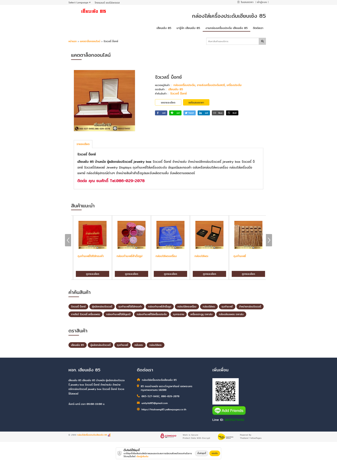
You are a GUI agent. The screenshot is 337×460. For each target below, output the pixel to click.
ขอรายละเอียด (168, 102)
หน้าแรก (72, 41)
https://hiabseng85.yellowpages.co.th (163, 409)
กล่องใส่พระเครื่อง (186, 306)
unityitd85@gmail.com (154, 403)
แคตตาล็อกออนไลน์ (90, 41)
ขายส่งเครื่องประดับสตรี (211, 85)
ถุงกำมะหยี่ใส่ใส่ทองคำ (130, 306)
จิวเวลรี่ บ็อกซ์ (178, 93)
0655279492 (234, 419)
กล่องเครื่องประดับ (184, 85)
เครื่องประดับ (234, 85)
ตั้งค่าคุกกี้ (201, 453)
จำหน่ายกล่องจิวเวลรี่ (250, 306)
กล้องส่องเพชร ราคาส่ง (231, 314)
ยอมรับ (215, 453)
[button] (161, 112)
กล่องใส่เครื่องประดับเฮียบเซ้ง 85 (92, 434)
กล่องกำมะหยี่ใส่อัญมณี (118, 314)
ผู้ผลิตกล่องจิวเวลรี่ (102, 306)
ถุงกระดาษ (178, 314)
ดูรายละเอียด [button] (90, 274)
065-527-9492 (150, 396)
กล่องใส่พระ (209, 306)
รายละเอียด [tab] (83, 144)
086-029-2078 (170, 396)
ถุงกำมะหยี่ (227, 306)
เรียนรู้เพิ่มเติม (142, 456)
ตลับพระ (138, 345)
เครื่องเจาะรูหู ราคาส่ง (201, 314)
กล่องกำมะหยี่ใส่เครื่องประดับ (152, 314)
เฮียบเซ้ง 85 (175, 89)
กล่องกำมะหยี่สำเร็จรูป (159, 306)
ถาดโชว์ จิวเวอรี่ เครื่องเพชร (85, 314)
